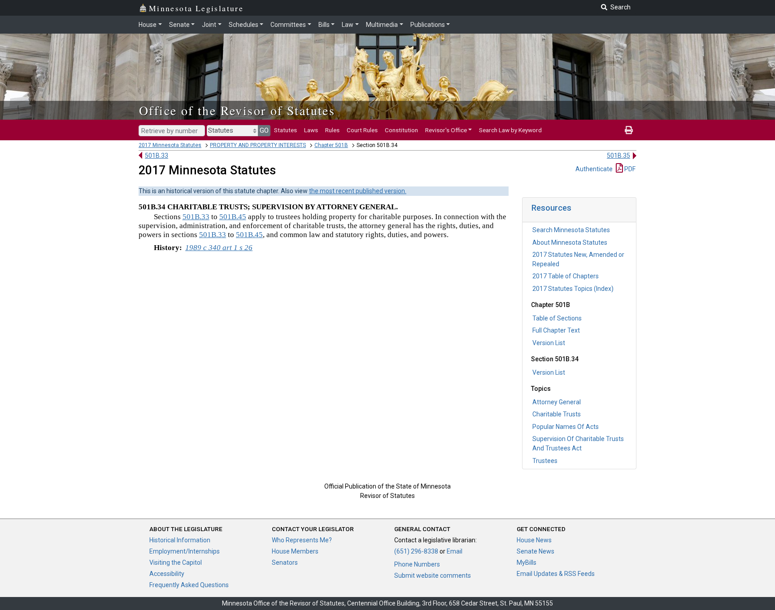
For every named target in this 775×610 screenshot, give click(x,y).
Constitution (401, 130)
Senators (285, 562)
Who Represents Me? (302, 540)
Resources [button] (551, 207)
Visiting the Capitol (175, 562)
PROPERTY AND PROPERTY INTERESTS (258, 145)
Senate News (535, 551)
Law (347, 24)
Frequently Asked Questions (189, 584)
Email (454, 551)
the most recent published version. (357, 191)
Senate (179, 24)
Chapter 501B (331, 145)
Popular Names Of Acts (565, 426)
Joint (209, 24)
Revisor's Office (446, 130)
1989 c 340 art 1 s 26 (219, 247)
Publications (427, 24)
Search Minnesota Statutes (571, 230)
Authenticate (594, 169)
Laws (311, 130)
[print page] (628, 130)
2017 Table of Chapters (565, 276)
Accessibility (166, 573)
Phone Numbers (417, 564)
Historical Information (179, 540)
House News (534, 540)
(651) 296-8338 (416, 551)
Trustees (544, 460)
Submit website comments (432, 575)
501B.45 (232, 216)
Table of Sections (557, 318)
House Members (295, 551)
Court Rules (362, 130)
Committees (288, 24)
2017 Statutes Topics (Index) (573, 288)
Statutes (285, 130)
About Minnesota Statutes (569, 242)
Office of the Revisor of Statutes (237, 110)
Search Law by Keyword (510, 130)
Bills (324, 24)
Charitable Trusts (556, 414)
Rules (332, 130)
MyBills (526, 562)
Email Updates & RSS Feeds (556, 573)
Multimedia (382, 24)
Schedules (243, 24)
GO (264, 130)
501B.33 (156, 155)
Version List (548, 342)
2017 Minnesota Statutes (170, 145)
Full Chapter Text (556, 330)
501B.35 (618, 155)
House (148, 24)
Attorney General (556, 402)
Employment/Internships (184, 551)
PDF (629, 169)
